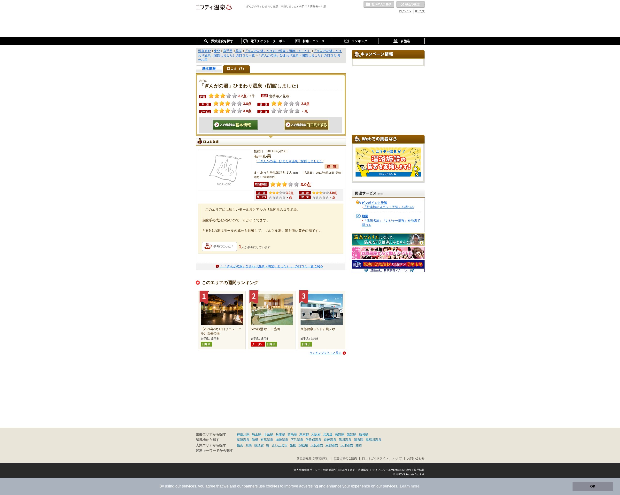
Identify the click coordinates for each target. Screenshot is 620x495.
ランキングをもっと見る (325, 353)
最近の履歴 (410, 4)
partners (251, 486)
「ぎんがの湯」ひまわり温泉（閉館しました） (290, 161)
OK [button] (592, 486)
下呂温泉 (297, 439)
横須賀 (259, 445)
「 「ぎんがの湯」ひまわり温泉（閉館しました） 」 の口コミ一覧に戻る (271, 266)
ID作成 (420, 11)
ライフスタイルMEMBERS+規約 (391, 469)
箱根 (255, 439)
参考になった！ (223, 246)
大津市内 (347, 445)
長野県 (339, 434)
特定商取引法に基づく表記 (339, 469)
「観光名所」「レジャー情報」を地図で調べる (391, 223)
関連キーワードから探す (214, 450)
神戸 (359, 445)
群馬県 (292, 434)
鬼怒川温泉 (373, 439)
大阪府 (316, 434)
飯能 (293, 445)
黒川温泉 (345, 439)
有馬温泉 (267, 439)
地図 (365, 216)
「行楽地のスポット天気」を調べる (389, 207)
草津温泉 (243, 439)
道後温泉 (330, 439)
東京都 (304, 434)
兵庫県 (280, 434)
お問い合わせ (416, 458)
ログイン (405, 11)
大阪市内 (316, 445)
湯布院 (358, 439)
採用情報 (419, 469)
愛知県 (351, 434)
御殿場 (303, 445)
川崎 (249, 445)
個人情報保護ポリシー (307, 469)
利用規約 (363, 469)
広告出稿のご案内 (345, 458)
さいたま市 (279, 445)
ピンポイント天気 (374, 203)
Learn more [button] (409, 486)
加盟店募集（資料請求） (313, 458)
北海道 (328, 434)
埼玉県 (256, 434)
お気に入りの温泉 (379, 4)
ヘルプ (397, 458)
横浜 (240, 445)
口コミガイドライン (375, 458)
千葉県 (268, 434)
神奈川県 (243, 434)
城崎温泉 (282, 439)
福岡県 (363, 434)
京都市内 (332, 445)
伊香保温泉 (313, 439)
